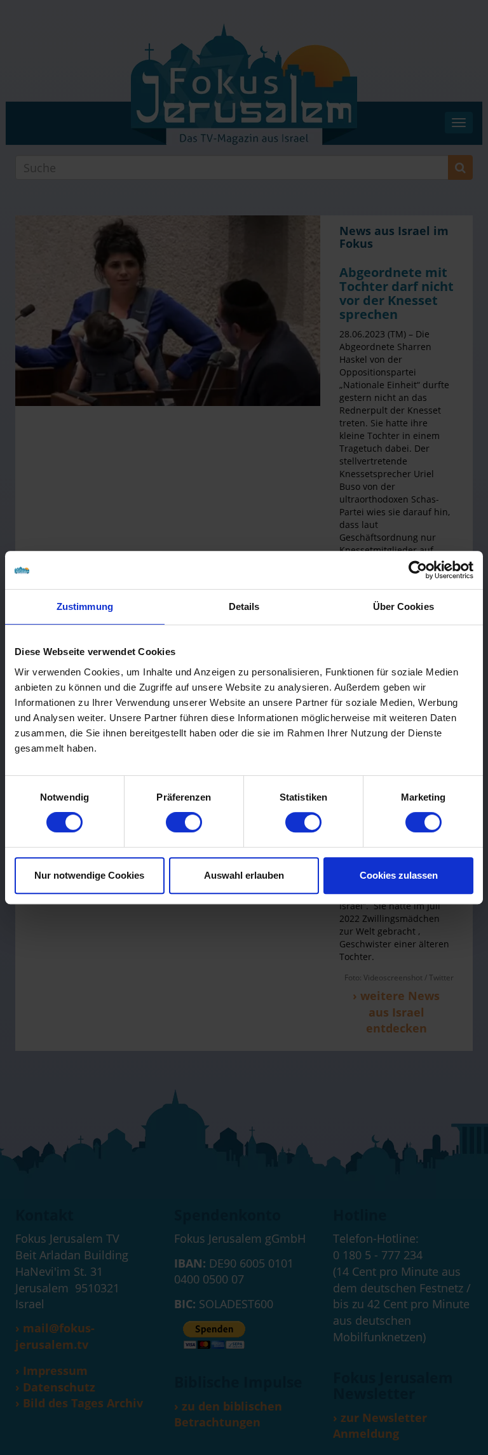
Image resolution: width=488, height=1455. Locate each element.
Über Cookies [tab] (403, 606)
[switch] (184, 822)
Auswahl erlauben (244, 875)
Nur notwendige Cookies (89, 875)
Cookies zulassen (399, 875)
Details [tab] (244, 606)
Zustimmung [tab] (85, 606)
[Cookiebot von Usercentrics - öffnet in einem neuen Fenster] (417, 569)
